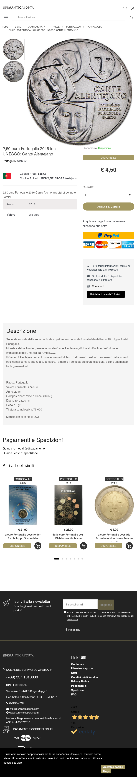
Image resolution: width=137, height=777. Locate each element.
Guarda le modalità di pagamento (24, 448)
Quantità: (88, 187)
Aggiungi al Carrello (108, 206)
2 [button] (62, 558)
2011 (68, 483)
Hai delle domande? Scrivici (105, 294)
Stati (74, 673)
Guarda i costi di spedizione (20, 453)
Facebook (74, 629)
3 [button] (66, 558)
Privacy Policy (80, 681)
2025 (23, 483)
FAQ (74, 694)
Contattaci (97, 286)
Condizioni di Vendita (84, 677)
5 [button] (74, 558)
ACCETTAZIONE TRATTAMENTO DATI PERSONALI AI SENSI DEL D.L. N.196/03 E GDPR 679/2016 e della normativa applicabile (100, 616)
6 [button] (78, 558)
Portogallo (9, 161)
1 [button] (56, 558)
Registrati (106, 605)
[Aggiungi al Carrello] (37, 545)
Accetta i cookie (113, 767)
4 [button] (70, 558)
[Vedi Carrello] (132, 17)
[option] (79, 92)
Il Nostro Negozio (82, 668)
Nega (106, 771)
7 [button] (82, 558)
